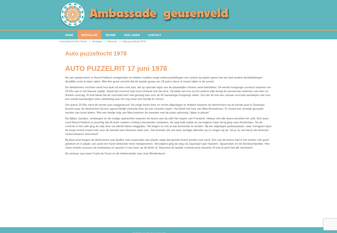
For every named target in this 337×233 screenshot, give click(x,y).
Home (83, 41)
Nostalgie (97, 41)
